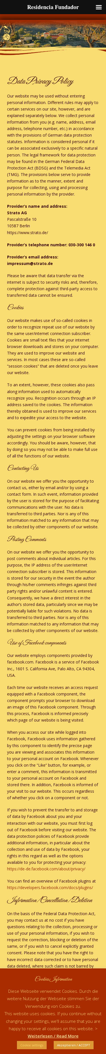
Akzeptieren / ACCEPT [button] (73, 1045)
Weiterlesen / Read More (53, 1036)
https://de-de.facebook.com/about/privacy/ (46, 868)
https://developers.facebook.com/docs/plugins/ (50, 887)
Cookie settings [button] (31, 1045)
